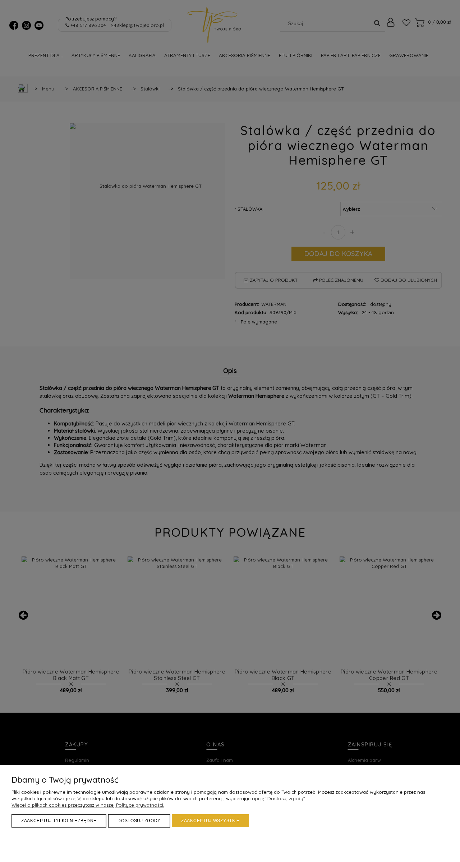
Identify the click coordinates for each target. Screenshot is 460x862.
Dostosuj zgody (139, 820)
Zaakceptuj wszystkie (210, 820)
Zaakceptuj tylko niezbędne (59, 820)
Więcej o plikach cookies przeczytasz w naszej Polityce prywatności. (88, 805)
